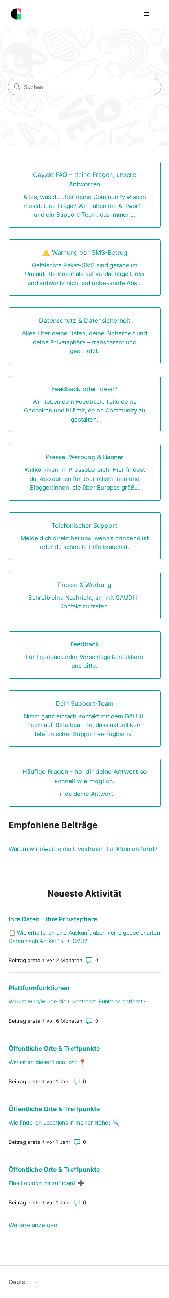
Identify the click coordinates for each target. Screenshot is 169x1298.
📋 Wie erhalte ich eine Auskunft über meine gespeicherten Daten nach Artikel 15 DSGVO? (84, 936)
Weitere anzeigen (33, 1225)
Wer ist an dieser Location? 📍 (47, 1062)
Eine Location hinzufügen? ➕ (46, 1183)
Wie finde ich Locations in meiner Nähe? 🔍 (64, 1122)
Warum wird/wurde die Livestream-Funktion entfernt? (83, 848)
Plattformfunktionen (39, 988)
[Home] (16, 14)
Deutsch (21, 1282)
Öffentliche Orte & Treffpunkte (54, 1048)
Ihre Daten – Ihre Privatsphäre (53, 919)
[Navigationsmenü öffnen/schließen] (147, 14)
